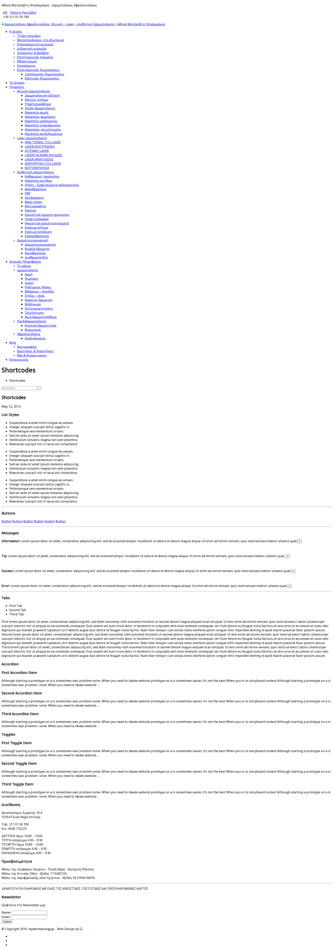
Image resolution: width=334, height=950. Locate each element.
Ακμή (28, 274)
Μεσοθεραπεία (35, 189)
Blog (12, 342)
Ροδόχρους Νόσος (38, 287)
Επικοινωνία (18, 359)
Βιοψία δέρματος (37, 249)
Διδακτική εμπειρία (31, 48)
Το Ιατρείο (17, 83)
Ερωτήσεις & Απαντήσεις (35, 351)
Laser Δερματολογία (32, 138)
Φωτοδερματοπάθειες (41, 317)
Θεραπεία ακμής (37, 112)
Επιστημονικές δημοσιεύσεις (38, 70)
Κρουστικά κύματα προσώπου (47, 215)
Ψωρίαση (31, 279)
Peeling (30, 210)
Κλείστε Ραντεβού (23, 12)
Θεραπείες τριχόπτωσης (43, 129)
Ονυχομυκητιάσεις (39, 308)
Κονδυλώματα (35, 338)
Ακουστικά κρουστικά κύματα (47, 223)
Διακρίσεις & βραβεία (33, 53)
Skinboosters (34, 198)
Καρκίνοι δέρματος (39, 300)
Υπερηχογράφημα (38, 104)
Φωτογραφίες (27, 347)
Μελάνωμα (33, 304)
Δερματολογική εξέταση (42, 95)
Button (7, 521)
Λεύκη (29, 283)
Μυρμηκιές (33, 330)
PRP (28, 193)
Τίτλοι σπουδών (29, 36)
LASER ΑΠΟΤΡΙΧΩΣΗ (40, 146)
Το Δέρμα (24, 266)
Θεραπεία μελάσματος (41, 121)
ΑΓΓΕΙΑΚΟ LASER (37, 151)
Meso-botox (33, 202)
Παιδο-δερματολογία (40, 108)
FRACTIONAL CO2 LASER (42, 142)
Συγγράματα (26, 66)
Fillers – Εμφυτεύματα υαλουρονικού (52, 185)
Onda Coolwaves (37, 219)
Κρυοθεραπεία (35, 253)
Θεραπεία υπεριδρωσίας (43, 125)
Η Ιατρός (15, 31)
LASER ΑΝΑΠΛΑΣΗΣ (39, 159)
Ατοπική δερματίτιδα (40, 325)
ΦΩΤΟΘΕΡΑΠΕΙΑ (37, 168)
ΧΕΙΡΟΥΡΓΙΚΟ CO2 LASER (43, 163)
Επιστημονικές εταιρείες (35, 57)
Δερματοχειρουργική (32, 240)
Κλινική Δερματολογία (33, 91)
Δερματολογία (27, 270)
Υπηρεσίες (16, 87)
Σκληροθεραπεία (37, 236)
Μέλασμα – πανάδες (39, 291)
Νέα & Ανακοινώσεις (32, 355)
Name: (6, 912)
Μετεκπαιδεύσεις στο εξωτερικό (40, 40)
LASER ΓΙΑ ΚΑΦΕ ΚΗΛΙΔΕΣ (43, 155)
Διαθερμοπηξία (36, 257)
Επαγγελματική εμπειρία (35, 44)
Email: (6, 917)
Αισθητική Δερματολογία (35, 172)
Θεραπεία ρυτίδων (38, 181)
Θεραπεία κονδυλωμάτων (44, 134)
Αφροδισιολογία (28, 334)
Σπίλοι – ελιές (35, 296)
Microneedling (35, 206)
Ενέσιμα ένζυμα (36, 227)
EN (5, 12)
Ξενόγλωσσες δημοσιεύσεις (44, 74)
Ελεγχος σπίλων (36, 100)
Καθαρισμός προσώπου (42, 176)
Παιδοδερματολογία (31, 321)
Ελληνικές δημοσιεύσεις (42, 78)
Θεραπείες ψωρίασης (40, 117)
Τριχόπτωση (34, 313)
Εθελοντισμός (27, 61)
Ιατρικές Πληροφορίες (25, 261)
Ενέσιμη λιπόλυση (38, 232)
